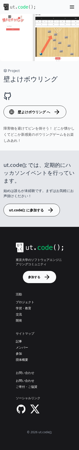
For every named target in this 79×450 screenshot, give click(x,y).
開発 (19, 320)
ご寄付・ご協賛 (26, 387)
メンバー (22, 347)
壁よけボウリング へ (34, 112)
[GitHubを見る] (7, 96)
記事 (19, 341)
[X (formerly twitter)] (35, 409)
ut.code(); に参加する (26, 210)
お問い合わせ (25, 380)
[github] (21, 409)
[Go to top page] (19, 7)
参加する (34, 277)
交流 (19, 314)
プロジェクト (25, 302)
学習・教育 (23, 308)
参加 (19, 353)
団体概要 (22, 360)
